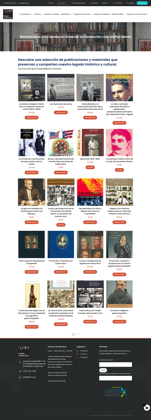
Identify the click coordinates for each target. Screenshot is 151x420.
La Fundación (24, 14)
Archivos (37, 14)
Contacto (131, 3)
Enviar (103, 370)
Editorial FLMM (117, 14)
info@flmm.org (29, 377)
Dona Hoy (142, 3)
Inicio (52, 3)
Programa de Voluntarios (137, 14)
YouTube (119, 3)
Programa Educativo (81, 14)
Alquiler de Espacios (102, 14)
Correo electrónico (106, 360)
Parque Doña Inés (80, 3)
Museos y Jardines (51, 14)
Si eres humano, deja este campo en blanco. (115, 374)
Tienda (62, 3)
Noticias (104, 3)
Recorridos (65, 14)
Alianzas (95, 3)
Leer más (90, 167)
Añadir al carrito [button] (32, 117)
